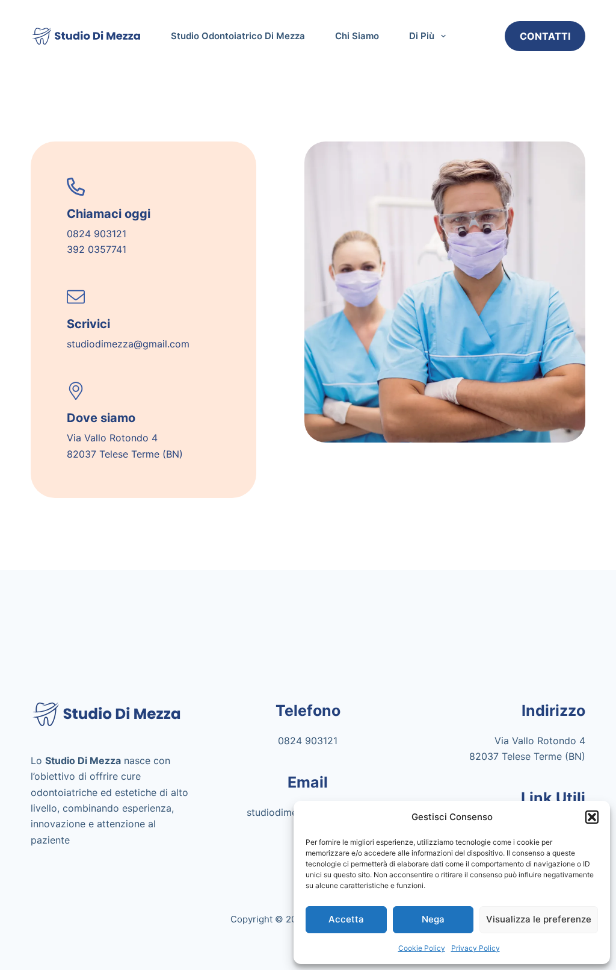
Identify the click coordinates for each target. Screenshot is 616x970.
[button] (592, 817)
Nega (433, 919)
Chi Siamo (357, 36)
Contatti (545, 36)
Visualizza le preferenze (538, 919)
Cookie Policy (421, 948)
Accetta (346, 919)
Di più (421, 36)
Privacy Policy (475, 948)
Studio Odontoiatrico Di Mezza (238, 36)
